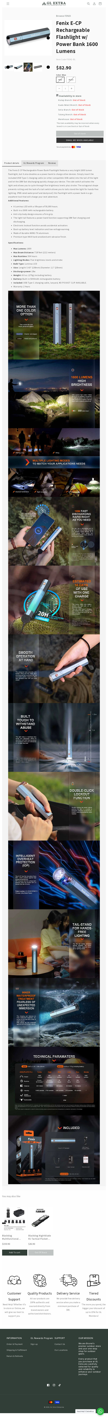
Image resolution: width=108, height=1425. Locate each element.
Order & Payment (15, 1344)
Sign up (34, 1344)
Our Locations (61, 1350)
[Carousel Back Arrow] (8, 37)
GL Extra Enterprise (57, 1407)
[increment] (71, 88)
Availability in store (70, 96)
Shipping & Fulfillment (17, 1350)
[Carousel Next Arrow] (48, 37)
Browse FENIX (63, 15)
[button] (8, 4)
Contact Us (60, 1344)
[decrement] (59, 88)
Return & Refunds (15, 1356)
